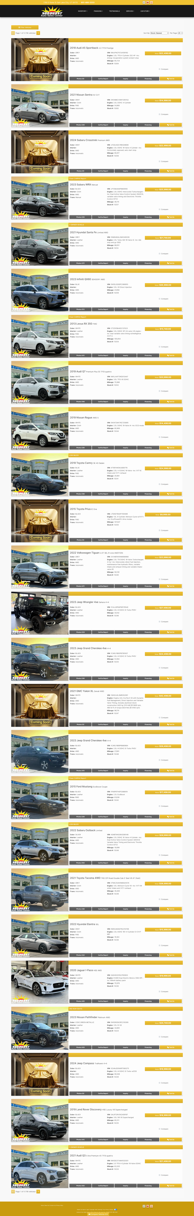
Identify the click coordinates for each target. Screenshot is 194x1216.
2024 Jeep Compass (88, 1063)
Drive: (72, 58)
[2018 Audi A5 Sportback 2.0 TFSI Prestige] (39, 60)
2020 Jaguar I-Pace (86, 970)
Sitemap (100, 1209)
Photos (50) (80, 863)
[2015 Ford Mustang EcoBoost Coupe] (39, 797)
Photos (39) (80, 448)
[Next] (38, 33)
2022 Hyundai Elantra (84, 924)
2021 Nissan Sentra (85, 94)
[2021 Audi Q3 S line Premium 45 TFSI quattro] (39, 1166)
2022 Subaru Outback (86, 830)
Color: (72, 53)
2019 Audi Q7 (91, 371)
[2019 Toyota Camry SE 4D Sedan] (39, 475)
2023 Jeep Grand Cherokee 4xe (90, 648)
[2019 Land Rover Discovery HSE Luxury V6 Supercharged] (39, 1120)
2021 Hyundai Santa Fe (89, 232)
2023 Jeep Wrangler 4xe (89, 602)
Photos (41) (80, 355)
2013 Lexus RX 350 (83, 323)
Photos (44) (80, 401)
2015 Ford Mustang (88, 786)
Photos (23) (80, 632)
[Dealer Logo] (52, 11)
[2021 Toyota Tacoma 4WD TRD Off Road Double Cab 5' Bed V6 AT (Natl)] (39, 890)
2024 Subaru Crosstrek (90, 140)
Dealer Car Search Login (83, 1209)
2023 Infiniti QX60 (87, 279)
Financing (148, 79)
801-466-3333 (87, 2)
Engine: (110, 55)
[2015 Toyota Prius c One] (39, 521)
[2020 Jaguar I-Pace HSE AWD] (39, 982)
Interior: (73, 55)
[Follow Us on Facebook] (144, 2)
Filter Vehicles (25, 27)
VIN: (108, 53)
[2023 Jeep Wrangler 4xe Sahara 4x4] (39, 613)
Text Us (171, 79)
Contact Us (52, 1205)
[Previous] (13, 33)
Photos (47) (80, 586)
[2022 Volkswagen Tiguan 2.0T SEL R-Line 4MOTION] (39, 567)
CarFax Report (103, 79)
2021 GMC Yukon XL (87, 691)
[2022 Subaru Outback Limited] (39, 844)
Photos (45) (80, 1001)
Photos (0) (80, 79)
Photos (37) (80, 263)
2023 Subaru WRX (84, 184)
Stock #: (110, 64)
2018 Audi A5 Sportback (91, 47)
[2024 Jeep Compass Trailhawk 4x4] (39, 1074)
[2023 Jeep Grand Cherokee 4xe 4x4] (39, 659)
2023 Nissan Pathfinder (90, 1017)
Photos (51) (80, 309)
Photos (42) (80, 1185)
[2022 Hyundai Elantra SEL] (39, 936)
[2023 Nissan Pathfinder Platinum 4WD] (39, 1028)
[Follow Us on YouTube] (147, 2)
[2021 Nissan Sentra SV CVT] (39, 106)
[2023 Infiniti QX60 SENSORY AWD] (39, 290)
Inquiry (125, 79)
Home (42, 1205)
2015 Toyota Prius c (83, 509)
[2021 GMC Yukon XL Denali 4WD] (39, 705)
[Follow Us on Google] (151, 2)
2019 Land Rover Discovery (98, 1109)
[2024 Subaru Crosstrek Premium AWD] (39, 152)
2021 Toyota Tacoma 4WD (105, 878)
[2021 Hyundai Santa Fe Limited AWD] (39, 244)
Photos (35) (80, 217)
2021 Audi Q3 (91, 1155)
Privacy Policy (59, 1205)
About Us (47, 1205)
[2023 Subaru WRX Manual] (39, 198)
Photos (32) (80, 955)
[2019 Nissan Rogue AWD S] (39, 428)
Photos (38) (80, 494)
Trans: (72, 61)
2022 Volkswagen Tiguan (96, 552)
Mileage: (110, 61)
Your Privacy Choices (108, 1209)
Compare (164, 69)
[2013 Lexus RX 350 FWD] (39, 336)
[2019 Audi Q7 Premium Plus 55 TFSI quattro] (39, 382)
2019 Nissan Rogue (84, 417)
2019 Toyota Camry (87, 462)
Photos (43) (80, 1047)
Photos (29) (80, 125)
